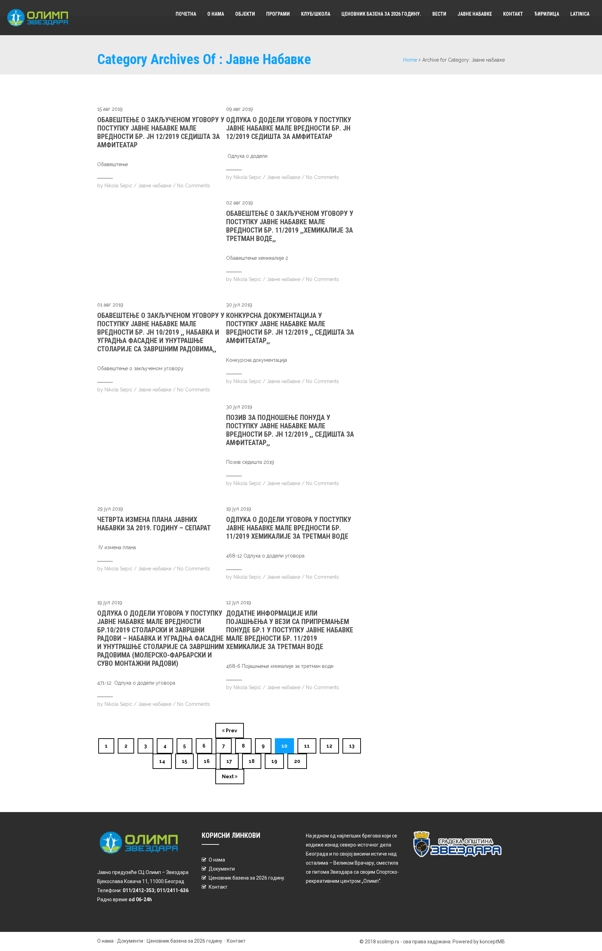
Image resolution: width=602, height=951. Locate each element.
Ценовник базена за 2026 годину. (381, 14)
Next (228, 776)
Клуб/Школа (315, 14)
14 (162, 761)
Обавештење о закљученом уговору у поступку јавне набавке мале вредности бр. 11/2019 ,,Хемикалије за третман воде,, (289, 226)
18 (252, 761)
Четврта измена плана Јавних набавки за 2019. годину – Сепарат (154, 523)
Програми (278, 14)
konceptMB (492, 941)
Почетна (186, 14)
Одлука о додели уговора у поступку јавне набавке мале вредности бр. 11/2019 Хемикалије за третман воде (288, 527)
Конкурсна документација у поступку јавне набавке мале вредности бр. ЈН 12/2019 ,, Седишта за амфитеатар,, (290, 328)
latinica (579, 14)
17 (229, 761)
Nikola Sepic (118, 185)
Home (410, 60)
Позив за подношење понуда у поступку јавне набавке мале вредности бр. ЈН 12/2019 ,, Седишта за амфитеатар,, (290, 430)
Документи (222, 869)
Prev (231, 730)
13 (351, 746)
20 (297, 761)
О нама (215, 14)
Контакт (513, 14)
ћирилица (546, 14)
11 (307, 746)
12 (329, 746)
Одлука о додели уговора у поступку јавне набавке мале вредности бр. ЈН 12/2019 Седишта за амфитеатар (288, 128)
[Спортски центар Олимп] (42, 17)
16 (207, 761)
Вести (439, 14)
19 (274, 761)
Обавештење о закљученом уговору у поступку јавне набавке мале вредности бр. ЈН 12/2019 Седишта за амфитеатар (160, 132)
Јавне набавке (474, 14)
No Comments (193, 185)
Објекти (245, 14)
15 (184, 761)
